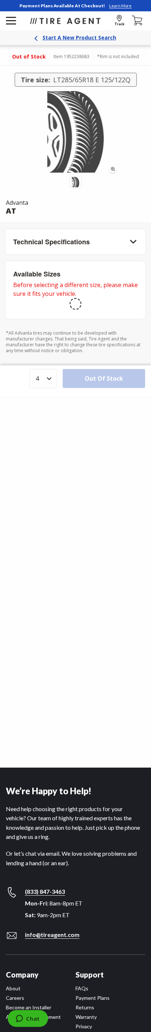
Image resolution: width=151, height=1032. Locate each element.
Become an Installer (28, 1007)
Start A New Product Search (79, 37)
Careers (15, 998)
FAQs (82, 988)
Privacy (84, 1026)
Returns (85, 1007)
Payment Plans (93, 998)
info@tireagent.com (52, 934)
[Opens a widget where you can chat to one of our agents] (27, 1019)
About (13, 988)
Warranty (86, 1017)
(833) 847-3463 (45, 891)
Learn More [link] (120, 5)
